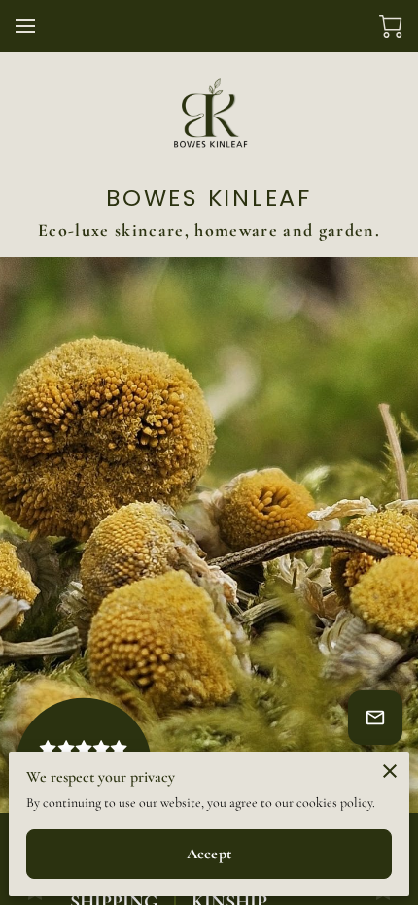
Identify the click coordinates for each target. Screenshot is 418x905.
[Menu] (25, 26)
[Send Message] (375, 717)
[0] (390, 26)
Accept (209, 853)
